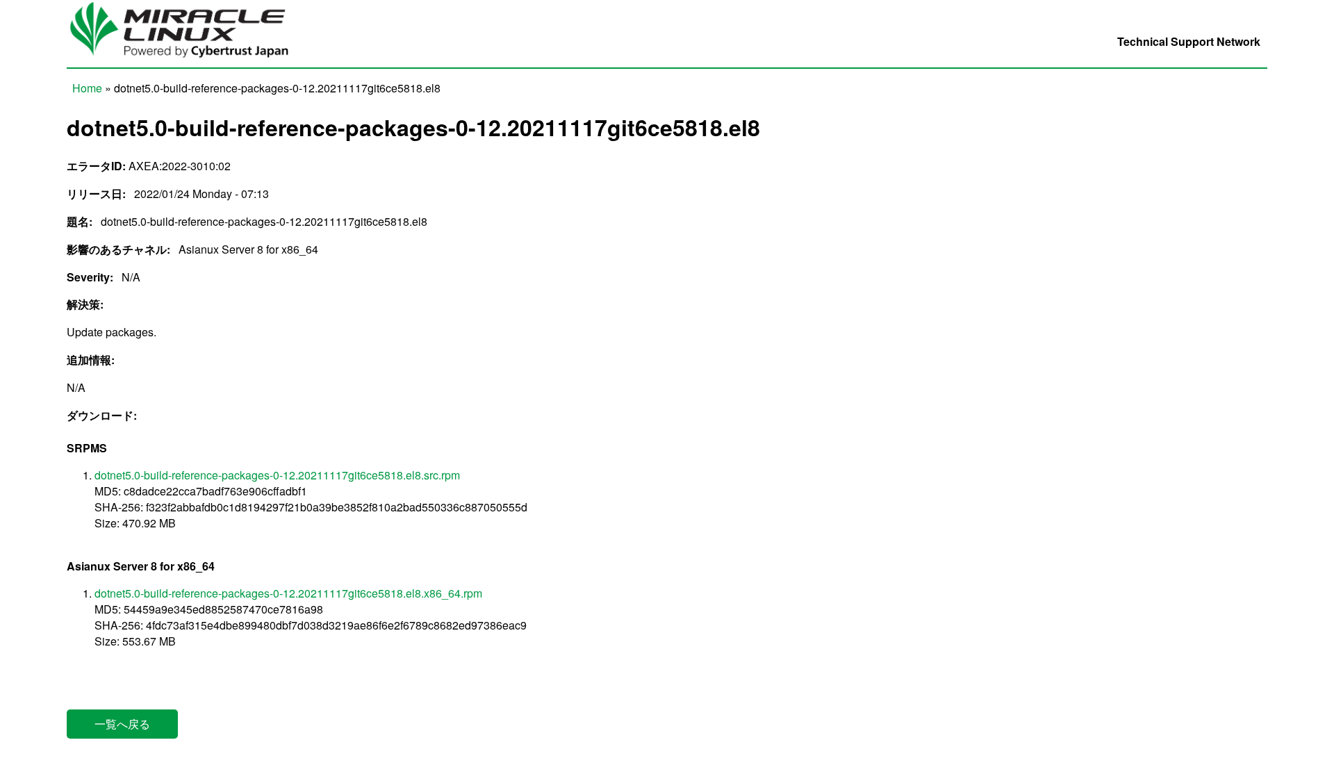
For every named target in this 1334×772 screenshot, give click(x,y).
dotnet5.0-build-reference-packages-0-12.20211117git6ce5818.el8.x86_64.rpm (288, 593)
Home (87, 88)
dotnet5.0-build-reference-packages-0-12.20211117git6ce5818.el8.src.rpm (277, 475)
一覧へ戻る (122, 724)
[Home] (187, 59)
